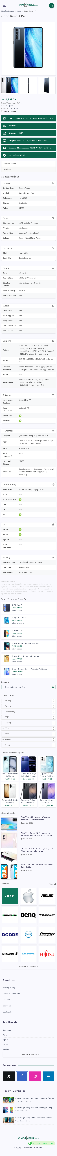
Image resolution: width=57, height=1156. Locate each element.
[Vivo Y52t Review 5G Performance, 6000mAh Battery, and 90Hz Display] (9, 840)
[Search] (51, 5)
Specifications (10, 164)
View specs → (18, 610)
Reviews (7, 169)
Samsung (7, 1030)
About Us (7, 1006)
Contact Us (7, 1012)
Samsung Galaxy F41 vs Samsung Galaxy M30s (33, 1118)
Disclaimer (7, 1000)
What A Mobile (35, 1148)
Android (14, 108)
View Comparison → (23, 1101)
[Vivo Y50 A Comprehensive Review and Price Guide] (9, 871)
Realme (6, 1049)
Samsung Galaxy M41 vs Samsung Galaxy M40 (33, 1098)
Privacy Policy (9, 987)
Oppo (26, 599)
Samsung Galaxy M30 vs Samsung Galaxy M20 (33, 1108)
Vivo (5, 1035)
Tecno (5, 1045)
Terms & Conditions (11, 993)
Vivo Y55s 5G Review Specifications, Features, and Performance (36, 819)
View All (52, 884)
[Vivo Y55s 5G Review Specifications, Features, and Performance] (9, 824)
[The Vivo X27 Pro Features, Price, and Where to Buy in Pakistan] (9, 856)
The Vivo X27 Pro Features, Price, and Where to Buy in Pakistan (37, 850)
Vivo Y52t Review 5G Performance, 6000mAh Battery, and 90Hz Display (36, 834)
